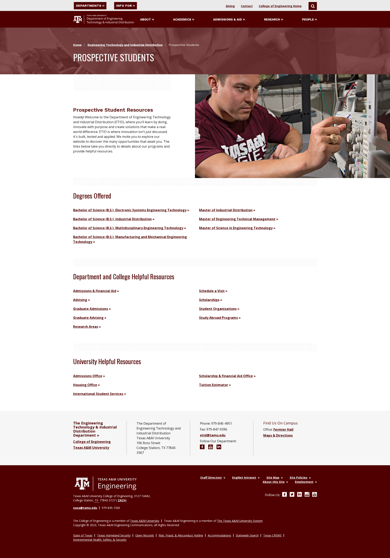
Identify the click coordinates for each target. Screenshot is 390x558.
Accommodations (219, 535)
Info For (124, 6)
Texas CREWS (272, 535)
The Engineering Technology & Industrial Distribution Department (95, 429)
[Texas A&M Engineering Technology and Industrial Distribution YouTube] (210, 447)
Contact (247, 6)
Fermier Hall (283, 429)
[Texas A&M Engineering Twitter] (292, 495)
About (145, 19)
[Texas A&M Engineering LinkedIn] (299, 495)
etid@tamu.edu (212, 435)
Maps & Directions (278, 435)
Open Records (144, 535)
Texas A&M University (91, 447)
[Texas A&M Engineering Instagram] (307, 495)
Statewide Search (247, 535)
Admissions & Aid (227, 19)
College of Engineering (92, 441)
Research (272, 19)
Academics (182, 19)
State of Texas (82, 535)
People (308, 19)
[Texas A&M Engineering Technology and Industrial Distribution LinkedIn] (219, 447)
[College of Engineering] (105, 483)
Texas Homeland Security (114, 535)
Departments (88, 6)
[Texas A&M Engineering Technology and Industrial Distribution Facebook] (202, 447)
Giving (230, 6)
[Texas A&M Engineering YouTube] (314, 495)
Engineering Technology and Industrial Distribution (125, 44)
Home (77, 44)
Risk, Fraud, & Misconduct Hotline (181, 535)
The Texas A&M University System (240, 521)
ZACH (122, 500)
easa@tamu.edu (85, 508)
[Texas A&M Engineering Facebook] (284, 495)
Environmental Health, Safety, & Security (99, 540)
